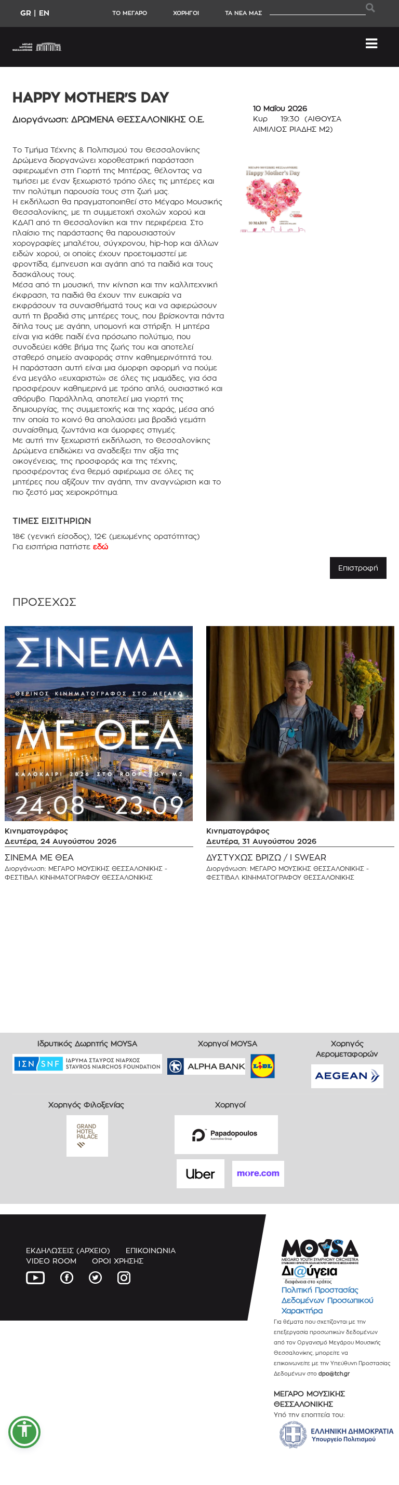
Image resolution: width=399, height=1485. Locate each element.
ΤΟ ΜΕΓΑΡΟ (129, 13)
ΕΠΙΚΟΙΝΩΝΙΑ (151, 1250)
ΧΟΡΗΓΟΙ (186, 13)
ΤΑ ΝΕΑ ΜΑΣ (243, 13)
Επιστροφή (358, 568)
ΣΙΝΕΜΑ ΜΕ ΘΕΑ (39, 857)
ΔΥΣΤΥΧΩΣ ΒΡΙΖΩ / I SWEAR (266, 857)
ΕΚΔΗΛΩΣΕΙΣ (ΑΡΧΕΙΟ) (68, 1250)
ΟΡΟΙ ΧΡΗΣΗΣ (117, 1261)
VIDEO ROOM (51, 1261)
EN (44, 13)
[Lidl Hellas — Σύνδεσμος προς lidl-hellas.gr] (247, 1063)
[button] (24, 1432)
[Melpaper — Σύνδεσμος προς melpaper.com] (293, 1063)
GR (25, 13)
